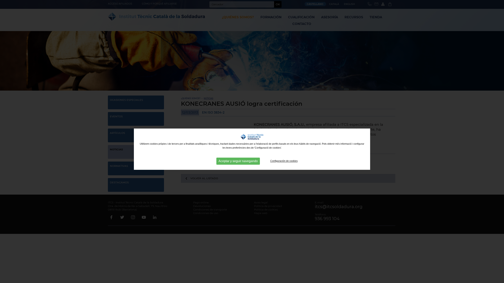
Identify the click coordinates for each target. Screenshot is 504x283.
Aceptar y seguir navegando (238, 161)
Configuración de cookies (284, 161)
